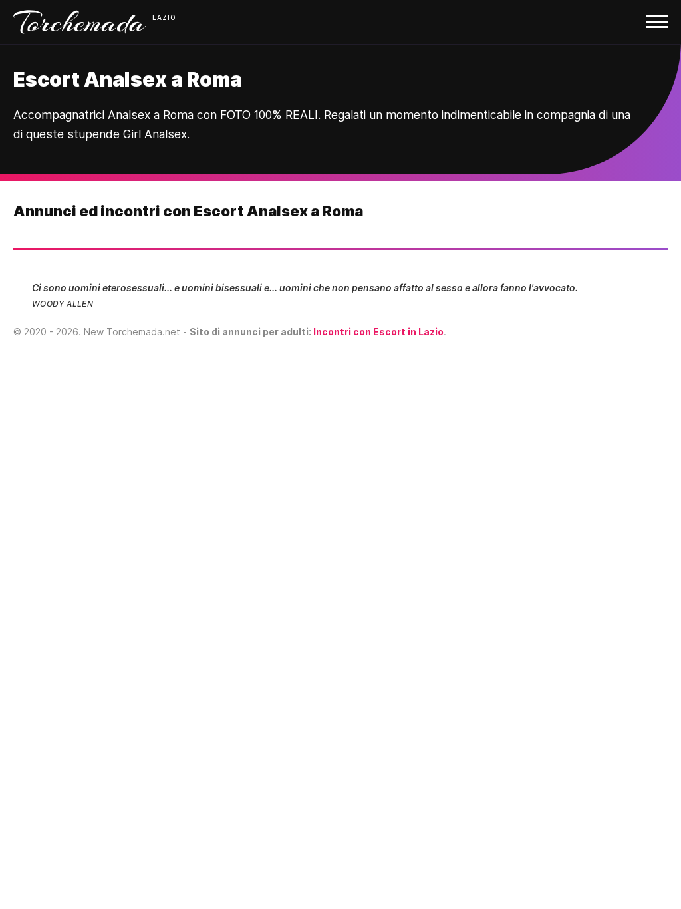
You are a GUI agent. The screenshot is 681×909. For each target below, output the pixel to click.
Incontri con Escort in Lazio (378, 331)
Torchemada (79, 22)
